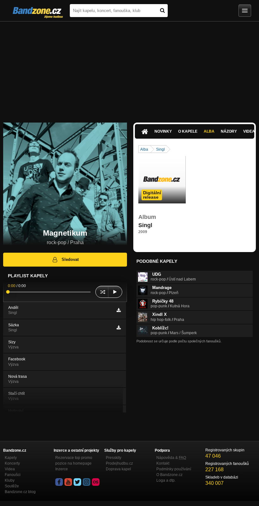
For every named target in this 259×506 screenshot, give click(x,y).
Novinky (163, 131)
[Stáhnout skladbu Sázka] (118, 327)
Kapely (11, 457)
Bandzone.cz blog (20, 492)
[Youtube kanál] (68, 482)
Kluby (10, 480)
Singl (160, 149)
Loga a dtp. (166, 480)
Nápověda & (171, 457)
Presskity (113, 457)
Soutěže (12, 486)
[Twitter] (77, 482)
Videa (10, 469)
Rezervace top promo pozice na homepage (73, 460)
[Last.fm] (95, 482)
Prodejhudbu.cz (119, 463)
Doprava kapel (118, 469)
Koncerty (12, 463)
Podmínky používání (173, 469)
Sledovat (70, 259)
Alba (209, 131)
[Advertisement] (129, 69)
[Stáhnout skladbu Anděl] (118, 310)
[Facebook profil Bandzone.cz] (59, 482)
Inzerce (61, 469)
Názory (229, 131)
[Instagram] (86, 482)
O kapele (187, 131)
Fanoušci (13, 475)
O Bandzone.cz (169, 475)
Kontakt (162, 463)
